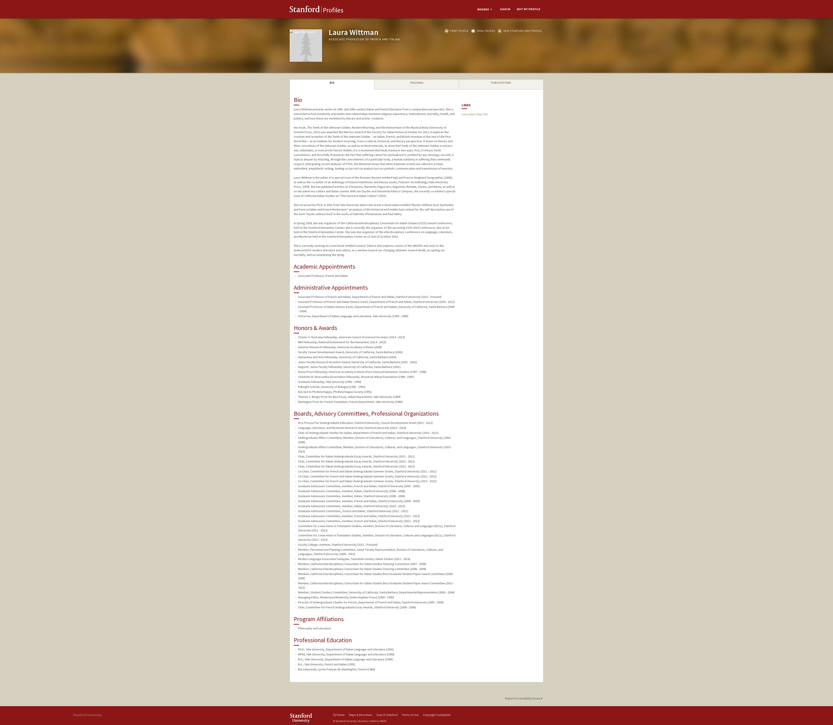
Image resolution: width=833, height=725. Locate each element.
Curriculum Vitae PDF (475, 114)
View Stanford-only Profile (522, 31)
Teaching (416, 83)
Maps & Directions (360, 715)
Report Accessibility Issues (523, 698)
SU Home (339, 715)
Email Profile (485, 31)
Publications (501, 83)
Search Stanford (387, 715)
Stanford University (308, 718)
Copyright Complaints (437, 715)
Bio (332, 83)
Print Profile (459, 31)
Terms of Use (410, 715)
